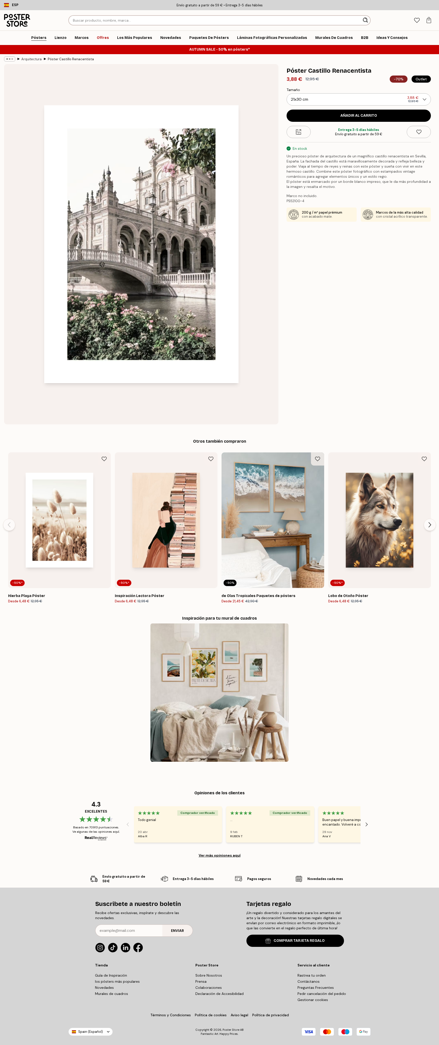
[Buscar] (366, 20)
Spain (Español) (90, 1031)
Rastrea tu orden (311, 975)
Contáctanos (308, 981)
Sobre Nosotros (208, 975)
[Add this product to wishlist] (419, 132)
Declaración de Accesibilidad (219, 993)
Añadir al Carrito (358, 115)
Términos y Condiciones (170, 1015)
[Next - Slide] (430, 525)
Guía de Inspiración (111, 975)
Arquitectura (31, 59)
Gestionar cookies (312, 999)
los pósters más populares (117, 981)
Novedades (104, 987)
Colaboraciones (208, 987)
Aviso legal (239, 1015)
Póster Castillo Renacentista (71, 59)
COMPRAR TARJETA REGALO (299, 940)
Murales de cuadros (111, 993)
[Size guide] (299, 132)
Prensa (201, 981)
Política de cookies (211, 1015)
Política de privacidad (270, 1015)
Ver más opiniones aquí (220, 855)
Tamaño (293, 89)
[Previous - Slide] (9, 525)
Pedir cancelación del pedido (321, 993)
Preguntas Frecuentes (315, 987)
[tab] (417, 20)
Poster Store (231, 1030)
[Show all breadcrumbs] (9, 59)
